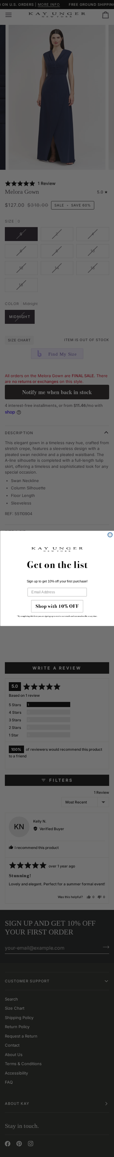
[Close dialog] (110, 535)
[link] (57, 610)
